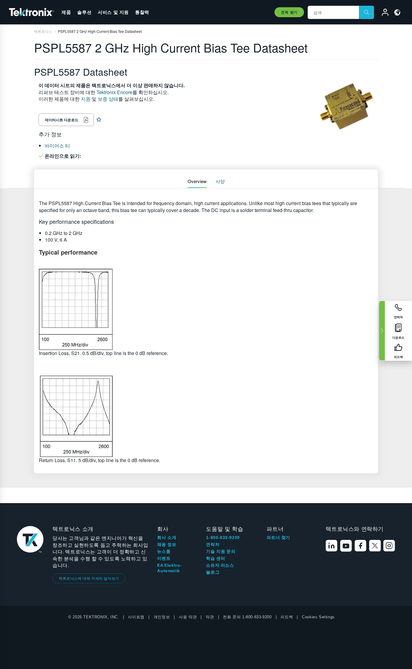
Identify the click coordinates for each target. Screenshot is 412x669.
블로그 (212, 572)
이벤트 (163, 558)
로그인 (382, 13)
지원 (85, 98)
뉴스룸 (163, 551)
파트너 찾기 (278, 537)
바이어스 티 (57, 145)
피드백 (286, 617)
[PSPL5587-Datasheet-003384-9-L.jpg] (206, 309)
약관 (210, 617)
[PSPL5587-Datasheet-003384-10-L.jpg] (206, 416)
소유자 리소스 (220, 565)
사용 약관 (188, 617)
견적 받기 (289, 12)
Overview (197, 181)
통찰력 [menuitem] (142, 12)
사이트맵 (136, 617)
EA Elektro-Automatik (169, 568)
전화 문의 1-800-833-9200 (247, 617)
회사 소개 (166, 537)
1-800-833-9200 (222, 537)
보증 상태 (108, 98)
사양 (220, 181)
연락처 (212, 544)
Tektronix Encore (114, 92)
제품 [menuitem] (66, 12)
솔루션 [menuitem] (84, 12)
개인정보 (162, 617)
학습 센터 (215, 558)
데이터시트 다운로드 (61, 119)
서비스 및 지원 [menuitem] (113, 12)
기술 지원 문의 (220, 551)
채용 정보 (166, 544)
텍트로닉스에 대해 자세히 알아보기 (89, 578)
